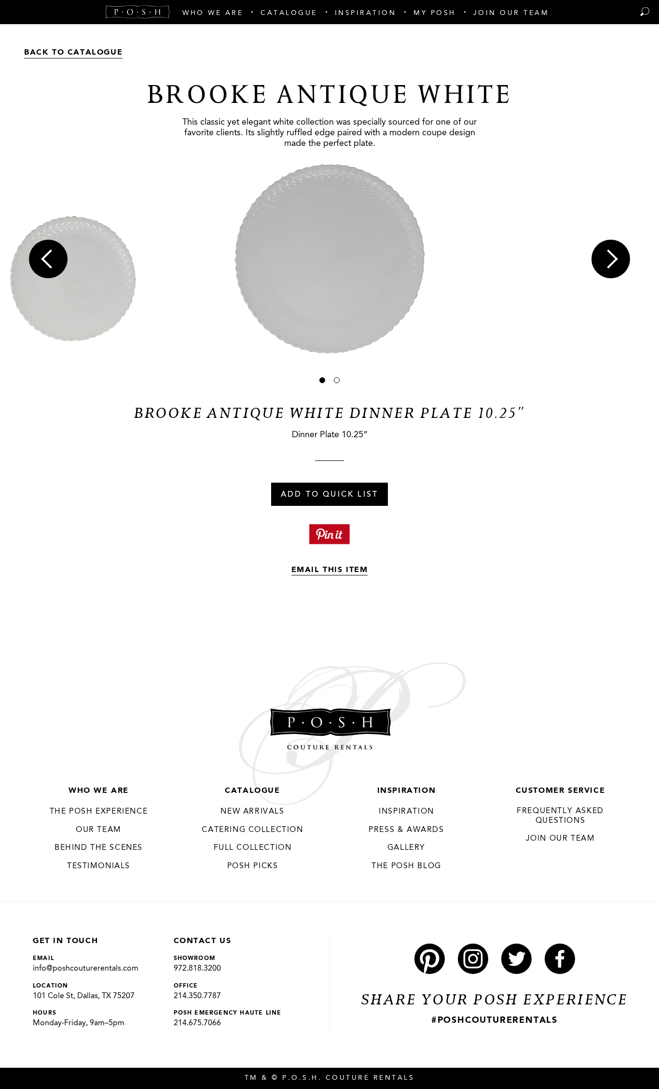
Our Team (99, 830)
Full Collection (253, 848)
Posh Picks (252, 866)
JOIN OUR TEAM (560, 839)
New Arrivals (252, 812)
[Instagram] (473, 959)
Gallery (406, 848)
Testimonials (98, 866)
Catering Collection (252, 830)
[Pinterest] (429, 959)
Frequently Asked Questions (560, 816)
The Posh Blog (406, 866)
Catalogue (252, 791)
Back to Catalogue (73, 53)
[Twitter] (516, 959)
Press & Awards (406, 830)
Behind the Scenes (99, 848)
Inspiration (406, 791)
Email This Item (329, 570)
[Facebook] (560, 959)
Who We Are (99, 791)
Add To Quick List (329, 495)
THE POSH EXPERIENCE (99, 812)
